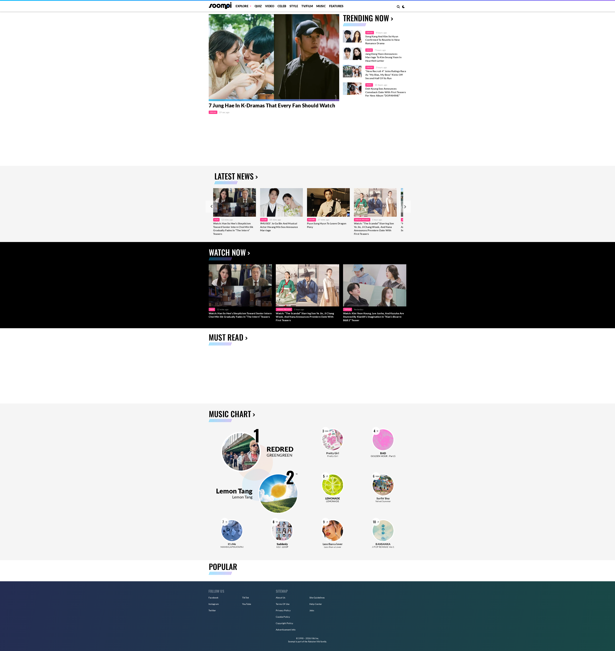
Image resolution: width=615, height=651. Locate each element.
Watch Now (227, 252)
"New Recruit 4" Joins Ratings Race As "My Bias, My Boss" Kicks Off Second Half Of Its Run (385, 74)
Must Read (226, 337)
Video (269, 6)
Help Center (315, 604)
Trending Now (366, 18)
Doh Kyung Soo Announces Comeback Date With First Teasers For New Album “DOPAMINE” (385, 92)
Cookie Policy (283, 616)
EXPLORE (242, 6)
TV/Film (347, 309)
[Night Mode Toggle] (403, 7)
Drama (213, 112)
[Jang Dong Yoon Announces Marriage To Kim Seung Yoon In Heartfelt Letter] (352, 54)
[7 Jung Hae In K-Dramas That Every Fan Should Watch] (274, 57)
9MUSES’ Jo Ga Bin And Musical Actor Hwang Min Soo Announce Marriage (279, 227)
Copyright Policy (284, 623)
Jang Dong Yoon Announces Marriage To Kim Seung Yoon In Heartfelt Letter (383, 57)
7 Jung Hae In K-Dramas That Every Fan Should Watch (272, 105)
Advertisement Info (286, 629)
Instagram (214, 604)
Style (294, 6)
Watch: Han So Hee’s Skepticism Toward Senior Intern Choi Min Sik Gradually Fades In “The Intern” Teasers (233, 228)
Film (216, 220)
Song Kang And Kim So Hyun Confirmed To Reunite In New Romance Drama (382, 40)
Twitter (212, 610)
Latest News (234, 176)
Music (321, 6)
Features (336, 6)
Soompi (311, 220)
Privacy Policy (283, 610)
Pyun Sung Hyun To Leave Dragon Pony (326, 225)
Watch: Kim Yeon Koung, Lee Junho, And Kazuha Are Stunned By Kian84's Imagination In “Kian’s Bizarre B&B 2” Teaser (373, 317)
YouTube (246, 604)
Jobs (311, 610)
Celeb (282, 6)
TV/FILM (307, 6)
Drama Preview (362, 220)
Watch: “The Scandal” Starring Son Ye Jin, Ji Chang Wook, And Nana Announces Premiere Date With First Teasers (374, 228)
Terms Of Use (282, 604)
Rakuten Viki (314, 641)
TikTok (245, 597)
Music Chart (230, 414)
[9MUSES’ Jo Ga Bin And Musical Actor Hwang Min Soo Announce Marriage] (281, 202)
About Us (280, 597)
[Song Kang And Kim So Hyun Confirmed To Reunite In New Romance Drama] (352, 36)
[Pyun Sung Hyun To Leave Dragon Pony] (328, 202)
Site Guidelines (317, 597)
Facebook (213, 597)
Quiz (258, 6)
